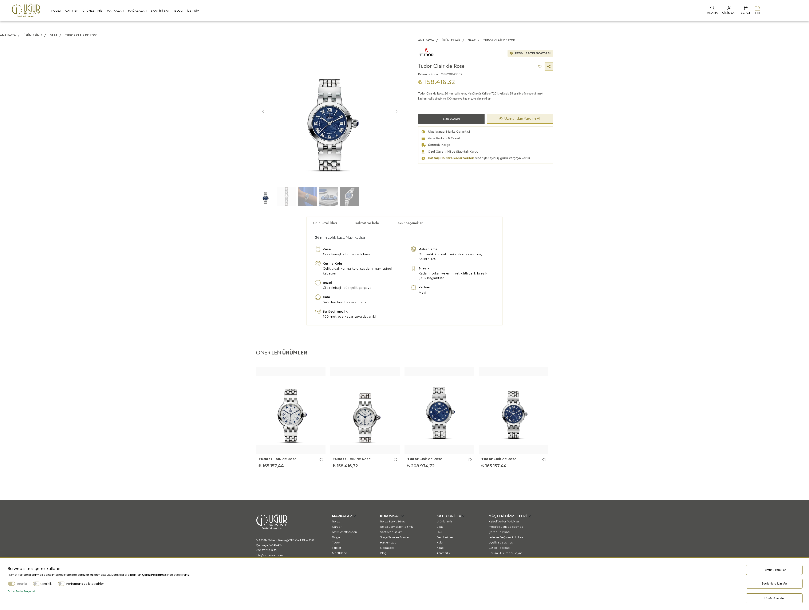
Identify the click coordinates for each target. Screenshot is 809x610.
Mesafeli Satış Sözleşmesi (506, 526)
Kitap (440, 547)
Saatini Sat (160, 10)
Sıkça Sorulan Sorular (394, 537)
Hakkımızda (388, 542)
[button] (396, 111)
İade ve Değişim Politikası (506, 537)
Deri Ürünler (445, 537)
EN (757, 13)
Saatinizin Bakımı (391, 532)
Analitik (47, 583)
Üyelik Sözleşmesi (501, 542)
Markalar (115, 10)
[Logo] (25, 10)
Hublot (336, 547)
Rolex (56, 10)
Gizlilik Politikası (499, 547)
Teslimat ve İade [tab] (366, 223)
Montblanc (339, 553)
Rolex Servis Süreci (393, 521)
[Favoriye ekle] (321, 460)
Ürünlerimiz (93, 10)
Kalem (441, 542)
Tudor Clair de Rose (81, 35)
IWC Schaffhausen (344, 532)
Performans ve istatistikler (85, 583)
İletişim (193, 10)
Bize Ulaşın (451, 119)
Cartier (337, 526)
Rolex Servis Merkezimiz (396, 526)
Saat (54, 35)
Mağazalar (137, 10)
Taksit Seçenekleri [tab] (409, 223)
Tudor (336, 542)
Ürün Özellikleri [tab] (325, 223)
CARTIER (71, 10)
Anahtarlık (443, 553)
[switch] (36, 584)
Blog (178, 10)
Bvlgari (337, 537)
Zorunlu (21, 583)
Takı (439, 532)
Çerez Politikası (499, 532)
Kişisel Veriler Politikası (504, 521)
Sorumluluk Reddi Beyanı (506, 553)
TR (757, 8)
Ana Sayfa (8, 35)
